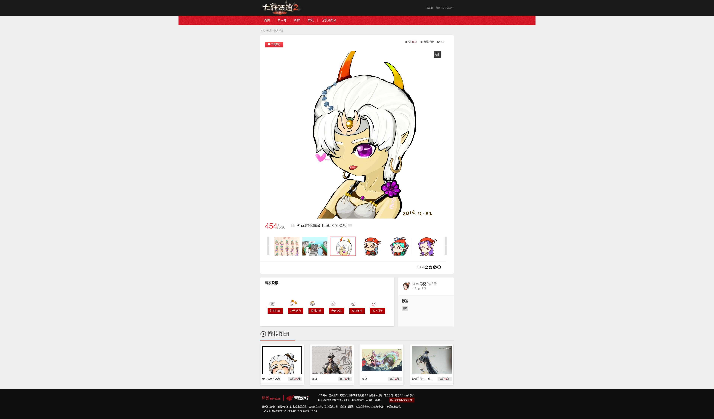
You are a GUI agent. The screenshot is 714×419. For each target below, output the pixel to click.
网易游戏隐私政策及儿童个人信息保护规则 (361, 395)
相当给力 (295, 310)
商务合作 (399, 395)
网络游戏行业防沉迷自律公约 (366, 400)
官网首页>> (448, 8)
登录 (438, 8)
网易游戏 (388, 395)
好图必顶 (275, 310)
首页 (262, 30)
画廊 (269, 30)
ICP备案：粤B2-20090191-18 (302, 411)
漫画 (405, 308)
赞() (412, 41)
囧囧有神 (357, 310)
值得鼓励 (316, 310)
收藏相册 (428, 41)
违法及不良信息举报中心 (274, 411)
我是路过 (336, 310)
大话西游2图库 (281, 8)
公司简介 (322, 395)
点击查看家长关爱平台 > (402, 400)
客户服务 (333, 395)
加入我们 (410, 395)
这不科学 (377, 310)
